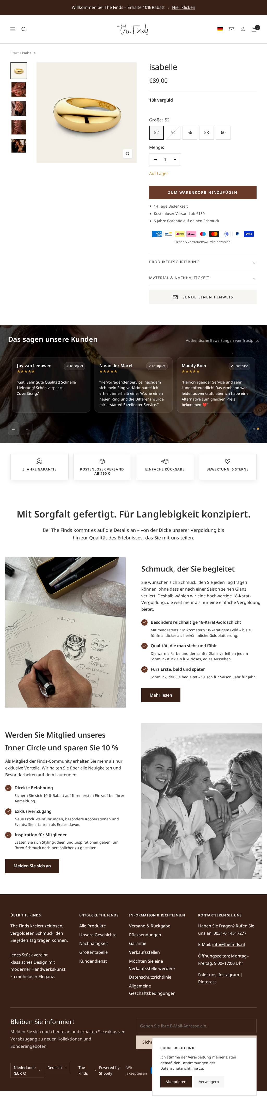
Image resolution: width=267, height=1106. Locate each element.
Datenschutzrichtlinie (150, 977)
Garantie (137, 943)
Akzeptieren (176, 1081)
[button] (39, 461)
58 (206, 132)
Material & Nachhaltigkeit (179, 277)
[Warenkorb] (254, 29)
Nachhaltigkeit (93, 943)
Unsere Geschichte (98, 935)
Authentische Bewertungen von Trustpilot (222, 340)
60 (223, 132)
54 (173, 132)
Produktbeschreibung (174, 261)
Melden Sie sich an (32, 866)
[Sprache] (219, 29)
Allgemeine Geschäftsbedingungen (152, 989)
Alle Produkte (92, 926)
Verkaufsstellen (144, 952)
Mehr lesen (161, 695)
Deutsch (54, 1067)
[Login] (242, 29)
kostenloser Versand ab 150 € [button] (102, 471)
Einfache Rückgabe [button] (165, 469)
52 (156, 132)
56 (189, 132)
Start (14, 52)
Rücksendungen (145, 935)
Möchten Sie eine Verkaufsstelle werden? (152, 964)
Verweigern (209, 1081)
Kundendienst (93, 961)
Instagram (229, 975)
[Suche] (23, 29)
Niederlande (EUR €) (25, 1070)
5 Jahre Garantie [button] (39, 469)
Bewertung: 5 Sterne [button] (227, 469)
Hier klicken (183, 7)
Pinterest (207, 982)
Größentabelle (93, 952)
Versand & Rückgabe (149, 926)
